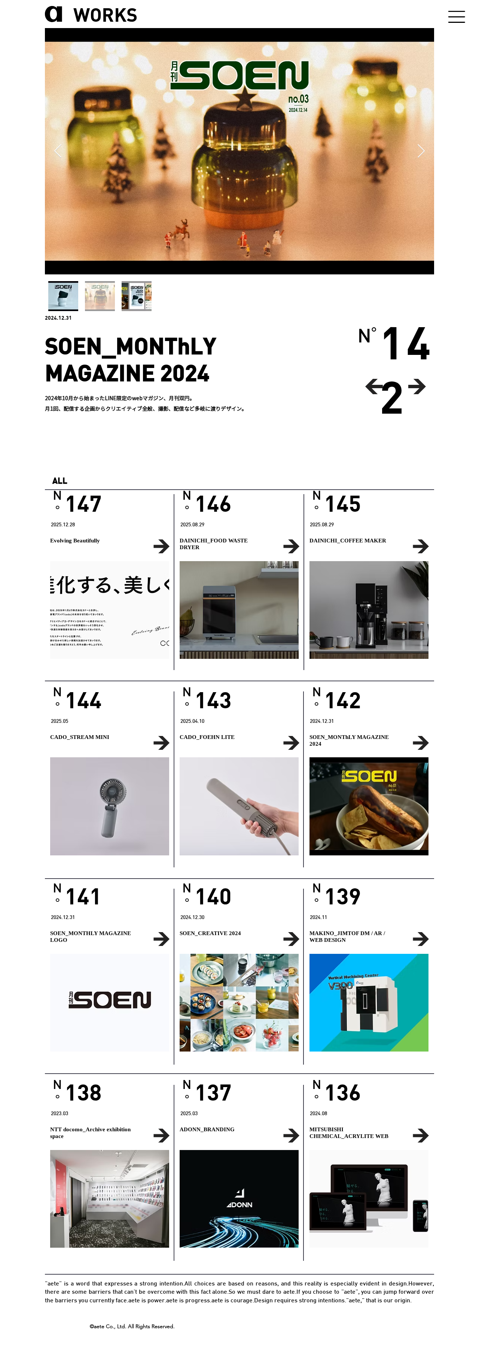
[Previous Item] (58, 151)
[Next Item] (421, 151)
